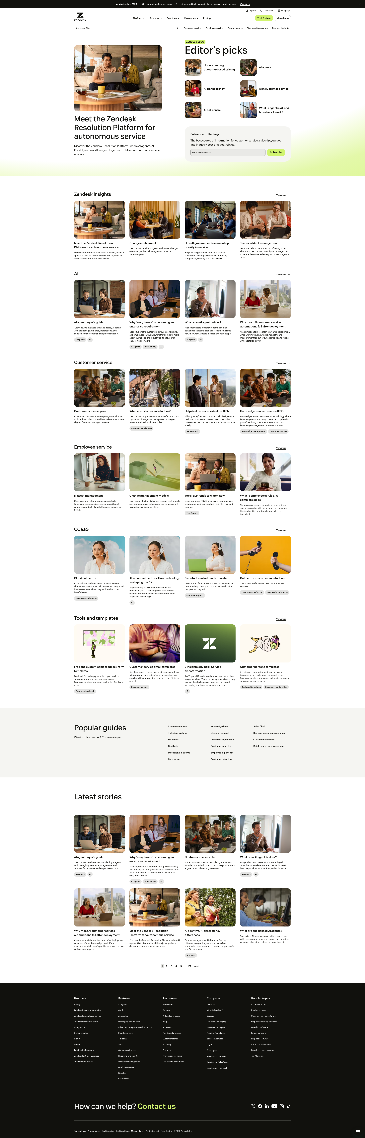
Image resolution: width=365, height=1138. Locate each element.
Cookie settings (122, 1131)
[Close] (360, 4)
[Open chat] (358, 1131)
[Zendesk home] (81, 17)
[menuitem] (284, 10)
